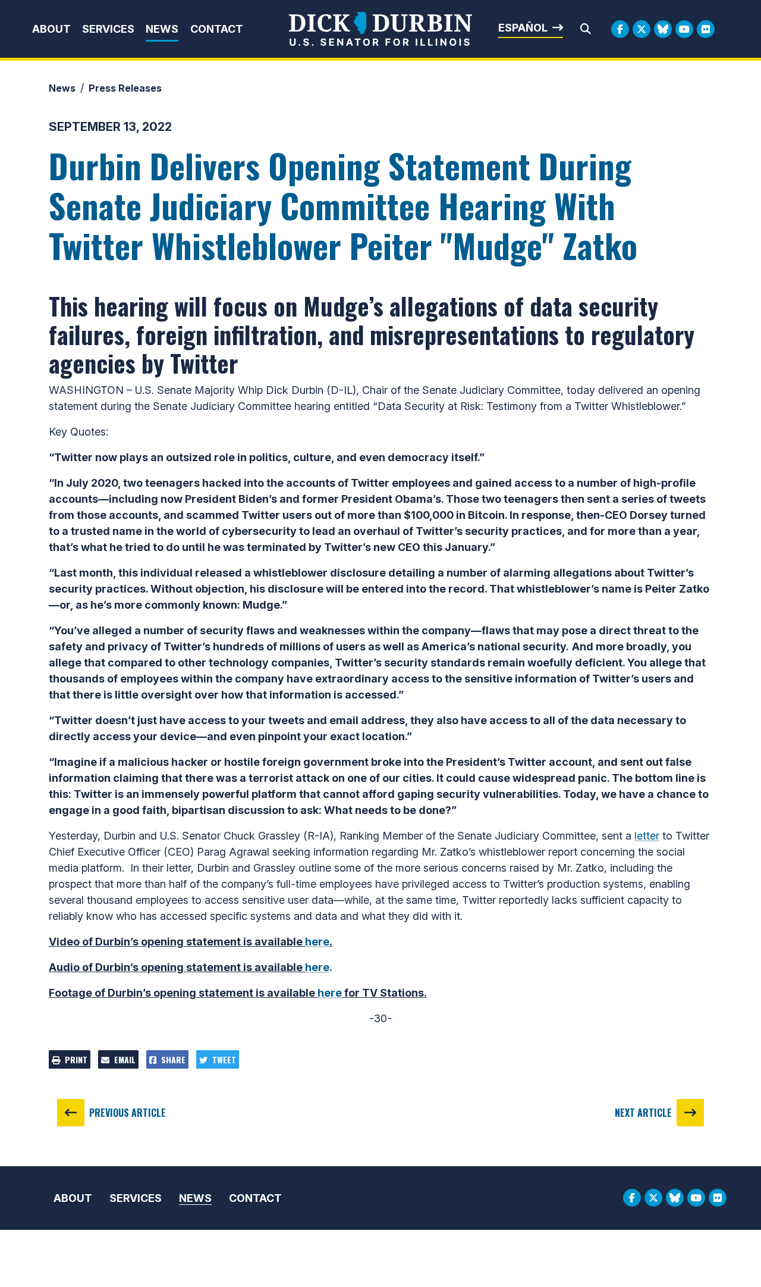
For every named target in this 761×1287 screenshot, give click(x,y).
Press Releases (125, 88)
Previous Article (127, 1113)
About (51, 29)
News (162, 29)
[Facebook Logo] (620, 29)
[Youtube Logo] (684, 29)
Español (523, 27)
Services (108, 29)
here (317, 941)
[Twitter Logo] (641, 29)
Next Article (643, 1113)
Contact (216, 29)
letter (646, 835)
